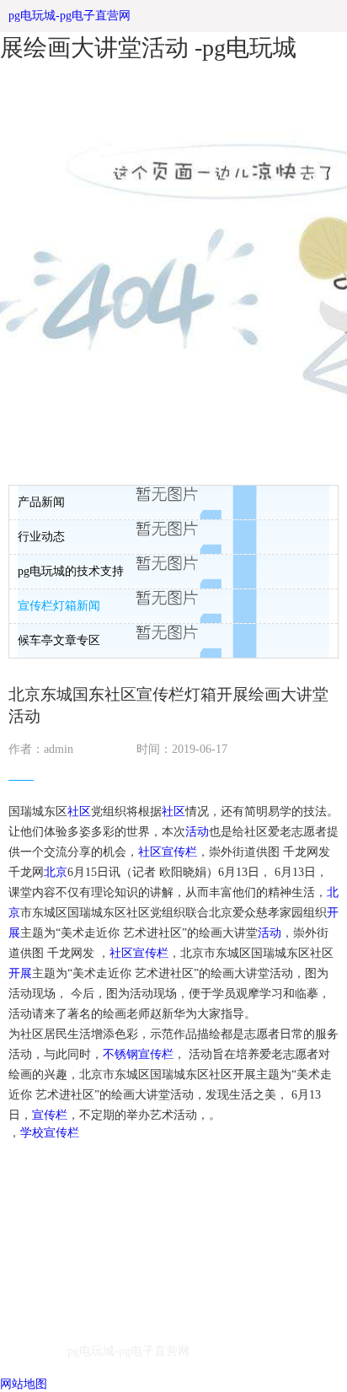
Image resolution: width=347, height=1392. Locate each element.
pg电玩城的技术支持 (71, 571)
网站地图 (23, 1384)
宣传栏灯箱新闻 (59, 605)
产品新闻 (41, 502)
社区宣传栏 (167, 852)
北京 (55, 872)
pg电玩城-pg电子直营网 (69, 15)
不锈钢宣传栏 (138, 1054)
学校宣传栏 (49, 1132)
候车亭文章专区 (59, 640)
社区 (79, 811)
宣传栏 (49, 1115)
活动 (197, 831)
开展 (20, 973)
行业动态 (41, 536)
